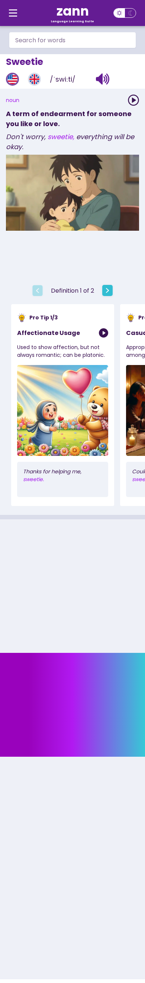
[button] (103, 79)
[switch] (124, 13)
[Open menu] (13, 13)
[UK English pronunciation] (34, 79)
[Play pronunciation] (133, 100)
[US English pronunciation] (12, 79)
